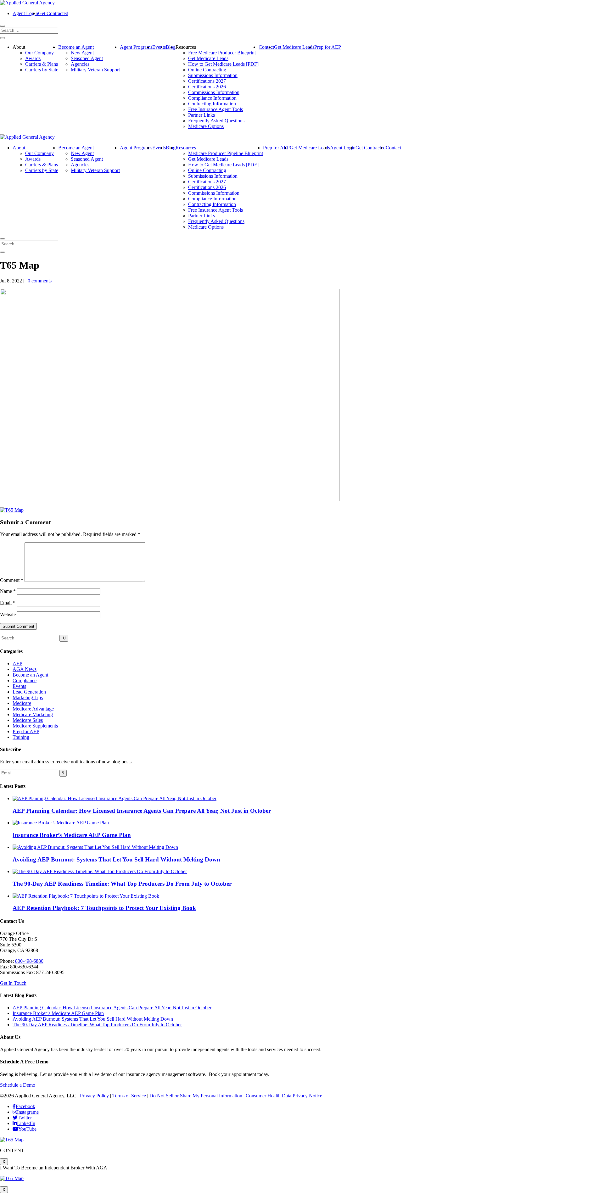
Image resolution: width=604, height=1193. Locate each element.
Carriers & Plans (41, 64)
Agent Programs (136, 47)
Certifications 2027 (207, 81)
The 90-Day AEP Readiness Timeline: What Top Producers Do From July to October (122, 883)
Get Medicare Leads (208, 58)
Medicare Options (206, 126)
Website (8, 614)
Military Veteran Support (95, 69)
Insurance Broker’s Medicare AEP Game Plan (72, 835)
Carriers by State (41, 69)
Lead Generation (29, 691)
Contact (266, 47)
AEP (17, 663)
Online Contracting (207, 69)
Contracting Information (212, 103)
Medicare (22, 703)
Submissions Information (213, 75)
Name (8, 591)
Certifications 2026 (207, 86)
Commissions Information (213, 92)
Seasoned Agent (87, 58)
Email (7, 602)
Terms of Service (129, 1095)
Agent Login (25, 13)
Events (159, 47)
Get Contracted (53, 13)
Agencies (80, 64)
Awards (33, 58)
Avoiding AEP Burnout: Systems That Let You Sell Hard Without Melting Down (116, 859)
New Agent (82, 52)
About (19, 147)
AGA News (24, 669)
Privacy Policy (94, 1095)
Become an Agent (76, 47)
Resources (186, 147)
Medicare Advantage (33, 708)
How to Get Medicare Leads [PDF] (223, 64)
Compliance (24, 680)
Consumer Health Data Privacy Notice (284, 1095)
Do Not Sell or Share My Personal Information (195, 1095)
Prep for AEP (327, 47)
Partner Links (201, 115)
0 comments (40, 280)
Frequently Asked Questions (216, 120)
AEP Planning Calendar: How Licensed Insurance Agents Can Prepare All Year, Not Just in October (142, 810)
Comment (11, 580)
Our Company (39, 52)
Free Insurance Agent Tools (215, 109)
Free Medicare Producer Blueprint (222, 52)
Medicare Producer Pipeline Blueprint (225, 153)
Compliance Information (212, 98)
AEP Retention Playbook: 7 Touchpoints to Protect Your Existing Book (104, 908)
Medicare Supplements (35, 725)
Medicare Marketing (33, 714)
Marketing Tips (28, 697)
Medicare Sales (28, 720)
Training (21, 737)
